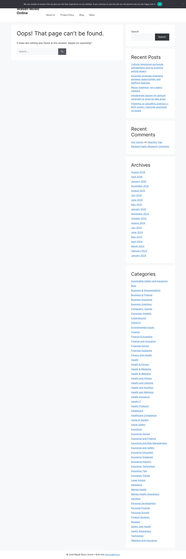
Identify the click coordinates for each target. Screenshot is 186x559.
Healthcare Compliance (144, 415)
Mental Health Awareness (145, 494)
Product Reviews (140, 517)
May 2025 (136, 204)
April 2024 (136, 241)
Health (134, 360)
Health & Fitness (140, 364)
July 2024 (136, 227)
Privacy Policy (67, 15)
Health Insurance (140, 397)
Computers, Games (141, 309)
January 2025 (138, 209)
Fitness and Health (141, 355)
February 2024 (139, 251)
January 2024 (138, 255)
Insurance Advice (140, 434)
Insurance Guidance (142, 457)
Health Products (140, 406)
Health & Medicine (141, 369)
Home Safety (138, 424)
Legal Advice (138, 480)
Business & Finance (141, 295)
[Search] (62, 51)
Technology (137, 535)
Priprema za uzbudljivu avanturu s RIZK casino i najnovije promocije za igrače (149, 107)
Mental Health (139, 489)
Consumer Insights (141, 313)
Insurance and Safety (142, 447)
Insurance (136, 429)
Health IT (136, 401)
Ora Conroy (137, 142)
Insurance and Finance (143, 438)
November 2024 (140, 213)
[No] (182, 4)
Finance (135, 332)
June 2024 (137, 232)
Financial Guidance (141, 350)
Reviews (135, 522)
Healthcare (137, 410)
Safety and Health (141, 526)
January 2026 (138, 181)
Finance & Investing (141, 336)
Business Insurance (141, 299)
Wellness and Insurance (144, 540)
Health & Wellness (141, 373)
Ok (159, 4)
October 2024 (138, 218)
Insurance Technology (143, 466)
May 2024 (136, 237)
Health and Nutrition (142, 387)
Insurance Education (142, 452)
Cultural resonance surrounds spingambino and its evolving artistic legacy (147, 68)
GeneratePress (112, 554)
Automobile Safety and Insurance (149, 281)
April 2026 (136, 176)
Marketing (136, 485)
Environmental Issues (142, 327)
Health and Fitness (141, 378)
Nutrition (136, 498)
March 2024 (137, 246)
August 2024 (138, 223)
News (92, 15)
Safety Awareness (141, 531)
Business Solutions (141, 304)
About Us (50, 15)
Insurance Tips (139, 471)
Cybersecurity (138, 318)
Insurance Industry (141, 461)
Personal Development (143, 503)
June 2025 (137, 200)
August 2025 (138, 190)
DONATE (136, 322)
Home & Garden (140, 420)
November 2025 (140, 186)
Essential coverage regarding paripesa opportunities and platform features (147, 79)
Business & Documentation (145, 290)
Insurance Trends (140, 475)
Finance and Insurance (143, 341)
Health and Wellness (142, 392)
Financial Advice (140, 346)
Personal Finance (140, 508)
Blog (81, 15)
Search (135, 31)
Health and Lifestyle (142, 383)
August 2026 (138, 172)
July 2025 (136, 195)
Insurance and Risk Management (149, 443)
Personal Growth (140, 512)
